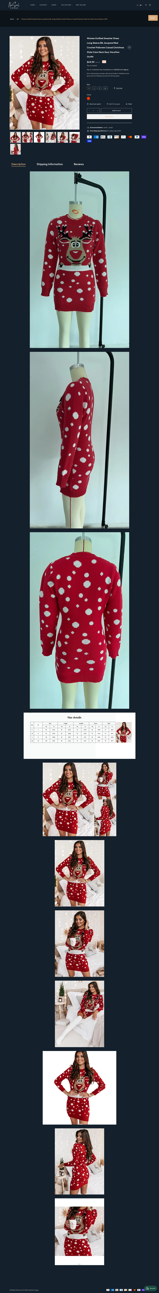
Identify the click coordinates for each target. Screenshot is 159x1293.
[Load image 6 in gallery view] (74, 137)
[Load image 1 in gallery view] (15, 137)
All (17, 19)
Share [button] (130, 104)
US (137, 5)
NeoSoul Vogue (34, 1290)
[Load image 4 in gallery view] (50, 137)
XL (105, 88)
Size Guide (119, 88)
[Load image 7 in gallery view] (15, 149)
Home (12, 19)
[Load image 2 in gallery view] (27, 137)
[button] (150, 5)
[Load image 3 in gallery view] (39, 137)
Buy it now (109, 117)
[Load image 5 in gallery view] (62, 137)
